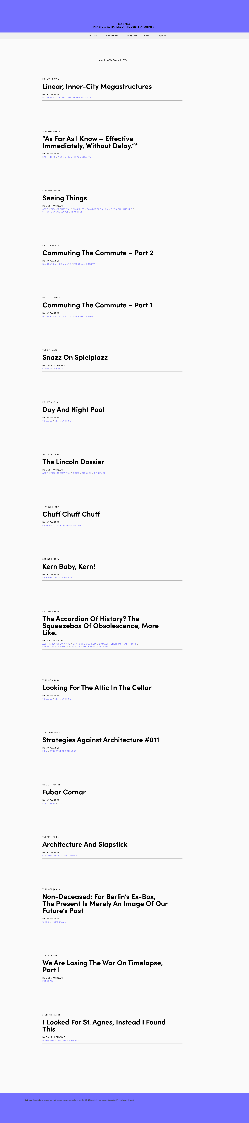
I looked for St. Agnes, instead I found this (104, 1025)
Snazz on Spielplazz (75, 357)
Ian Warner (53, 94)
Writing (66, 420)
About (147, 35)
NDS (89, 97)
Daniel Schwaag (55, 365)
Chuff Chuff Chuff (71, 514)
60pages (47, 420)
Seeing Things (64, 197)
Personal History (84, 263)
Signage (87, 472)
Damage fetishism (98, 209)
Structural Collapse (78, 156)
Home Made (59, 921)
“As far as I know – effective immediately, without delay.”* (90, 141)
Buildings (48, 1040)
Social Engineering (69, 525)
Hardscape (61, 855)
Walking (74, 1040)
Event (62, 97)
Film (45, 750)
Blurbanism (49, 97)
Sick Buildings (51, 577)
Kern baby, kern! (68, 566)
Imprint (162, 35)
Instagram (131, 35)
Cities (75, 472)
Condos (47, 368)
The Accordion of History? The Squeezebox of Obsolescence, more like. (100, 625)
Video (73, 855)
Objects (75, 646)
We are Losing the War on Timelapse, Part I (102, 965)
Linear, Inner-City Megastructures (97, 86)
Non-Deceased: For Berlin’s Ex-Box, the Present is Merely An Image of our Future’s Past (105, 903)
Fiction (58, 368)
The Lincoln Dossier (73, 461)
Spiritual (99, 472)
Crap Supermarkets (84, 643)
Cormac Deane (55, 205)
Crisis (46, 921)
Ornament (48, 525)
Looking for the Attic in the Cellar (97, 687)
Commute (78, 209)
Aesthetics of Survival (56, 209)
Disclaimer (123, 1100)
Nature (127, 209)
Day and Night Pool (73, 409)
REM (57, 420)
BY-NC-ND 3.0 (87, 1100)
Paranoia (48, 981)
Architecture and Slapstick (84, 844)
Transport (77, 211)
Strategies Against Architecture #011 (100, 739)
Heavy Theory (76, 97)
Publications (111, 35)
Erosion (116, 209)
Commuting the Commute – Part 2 (98, 252)
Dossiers (93, 35)
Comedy (47, 855)
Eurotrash (49, 803)
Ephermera (49, 646)
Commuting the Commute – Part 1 (97, 304)
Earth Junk (49, 156)
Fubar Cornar (64, 791)
